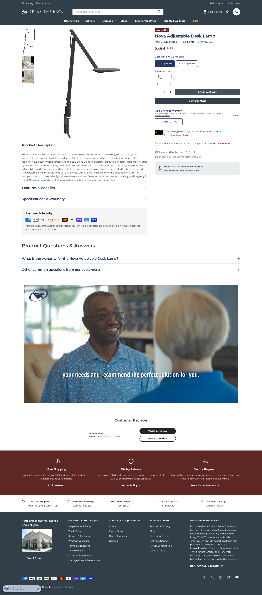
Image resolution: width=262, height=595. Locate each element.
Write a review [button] (157, 431)
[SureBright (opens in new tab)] (236, 114)
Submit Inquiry (215, 505)
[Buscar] (159, 12)
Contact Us (123, 505)
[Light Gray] (173, 80)
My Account (233, 3)
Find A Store (43, 3)
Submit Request (81, 505)
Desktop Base (187, 63)
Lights (190, 41)
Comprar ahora (197, 100)
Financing (27, 3)
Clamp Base (165, 63)
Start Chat (168, 505)
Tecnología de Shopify (61, 587)
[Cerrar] (237, 165)
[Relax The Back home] (43, 12)
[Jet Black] (160, 80)
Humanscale (170, 41)
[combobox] (117, 12)
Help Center (217, 3)
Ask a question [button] (157, 438)
